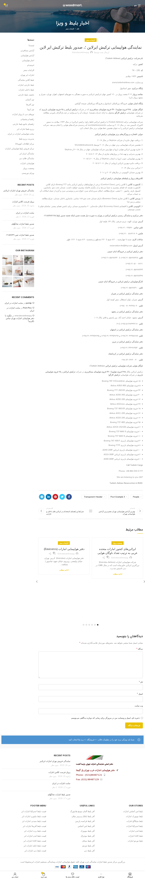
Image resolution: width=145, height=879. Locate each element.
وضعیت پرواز (117, 543)
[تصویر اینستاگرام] (29, 260)
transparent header (93, 497)
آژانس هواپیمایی (27, 55)
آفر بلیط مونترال (88, 836)
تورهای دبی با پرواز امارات (23, 114)
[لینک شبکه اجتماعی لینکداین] (48, 497)
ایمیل (140, 693)
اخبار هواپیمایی (28, 60)
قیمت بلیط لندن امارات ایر (35, 836)
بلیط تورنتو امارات (135, 841)
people (136, 497)
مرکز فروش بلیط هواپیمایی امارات (19, 148)
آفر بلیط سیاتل (88, 841)
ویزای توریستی (28, 173)
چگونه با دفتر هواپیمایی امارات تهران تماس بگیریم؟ (19, 318)
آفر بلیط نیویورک (88, 831)
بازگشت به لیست (90, 511)
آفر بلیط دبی (89, 850)
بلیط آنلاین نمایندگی (26, 80)
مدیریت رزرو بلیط (26, 139)
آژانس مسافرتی (27, 50)
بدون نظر (18, 194)
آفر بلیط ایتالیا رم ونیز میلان (83, 816)
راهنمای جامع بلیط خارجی (23, 124)
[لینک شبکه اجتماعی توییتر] (62, 497)
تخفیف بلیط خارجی (26, 94)
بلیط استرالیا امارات (134, 826)
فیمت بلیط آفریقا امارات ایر (34, 826)
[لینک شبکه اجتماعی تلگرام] (42, 497)
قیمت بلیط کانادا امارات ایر (35, 841)
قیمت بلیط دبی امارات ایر (35, 850)
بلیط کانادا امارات (135, 836)
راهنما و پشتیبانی (27, 119)
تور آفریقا (30, 104)
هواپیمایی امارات (27, 163)
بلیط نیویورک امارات (134, 816)
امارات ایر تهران (27, 75)
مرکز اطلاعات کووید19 (24, 143)
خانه (78, 29)
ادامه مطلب (117, 574)
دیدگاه (139, 648)
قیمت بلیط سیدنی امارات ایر (34, 821)
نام (141, 681)
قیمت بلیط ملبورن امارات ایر (34, 816)
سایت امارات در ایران (25, 213)
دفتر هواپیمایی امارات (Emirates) (63, 549)
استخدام (30, 65)
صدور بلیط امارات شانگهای (22, 224)
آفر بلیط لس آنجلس (86, 826)
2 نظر (18, 216)
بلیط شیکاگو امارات (134, 821)
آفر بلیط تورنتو (88, 845)
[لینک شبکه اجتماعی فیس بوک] (69, 497)
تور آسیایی (29, 99)
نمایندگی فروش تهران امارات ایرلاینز (18, 190)
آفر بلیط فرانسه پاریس (85, 821)
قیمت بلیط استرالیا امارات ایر (33, 811)
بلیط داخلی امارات (26, 89)
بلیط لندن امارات (136, 831)
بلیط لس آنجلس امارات (133, 811)
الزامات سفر (70, 29)
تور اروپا (30, 109)
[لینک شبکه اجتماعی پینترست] (55, 497)
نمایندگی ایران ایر (26, 153)
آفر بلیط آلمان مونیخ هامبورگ (82, 811)
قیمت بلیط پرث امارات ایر (35, 831)
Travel (31, 45)
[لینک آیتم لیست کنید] (108, 775)
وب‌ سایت (139, 705)
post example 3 (118, 497)
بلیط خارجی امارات (26, 85)
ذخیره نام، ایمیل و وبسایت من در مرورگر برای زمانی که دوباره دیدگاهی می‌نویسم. (105, 718)
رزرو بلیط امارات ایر (25, 129)
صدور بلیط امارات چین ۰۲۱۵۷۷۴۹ (19, 235)
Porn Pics (27, 308)
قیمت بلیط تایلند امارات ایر (35, 845)
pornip (29, 303)
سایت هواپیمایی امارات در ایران (21, 134)
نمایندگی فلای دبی (26, 158)
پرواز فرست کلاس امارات (23, 201)
